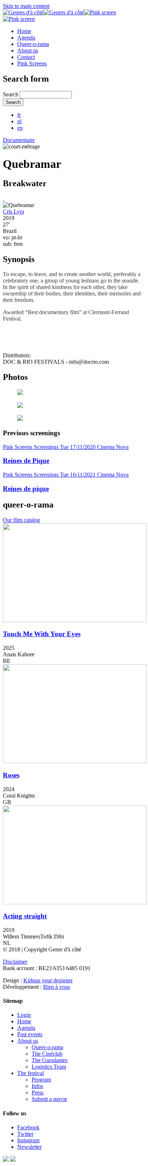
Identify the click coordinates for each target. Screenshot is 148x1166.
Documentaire (19, 140)
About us (27, 50)
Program (41, 1080)
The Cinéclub (47, 1054)
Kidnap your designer (48, 980)
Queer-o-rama (33, 44)
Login (24, 1015)
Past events (29, 1034)
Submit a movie (49, 1099)
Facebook (28, 1127)
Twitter (25, 1134)
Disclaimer (15, 962)
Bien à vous (56, 987)
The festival (30, 1073)
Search (11, 94)
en (20, 128)
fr (19, 115)
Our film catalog (21, 520)
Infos (37, 1086)
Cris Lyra (13, 211)
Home (24, 31)
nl (19, 121)
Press (37, 1092)
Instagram (28, 1140)
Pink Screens (32, 63)
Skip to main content (26, 6)
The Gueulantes (50, 1060)
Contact (26, 57)
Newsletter (29, 1147)
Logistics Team (49, 1067)
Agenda (26, 38)
